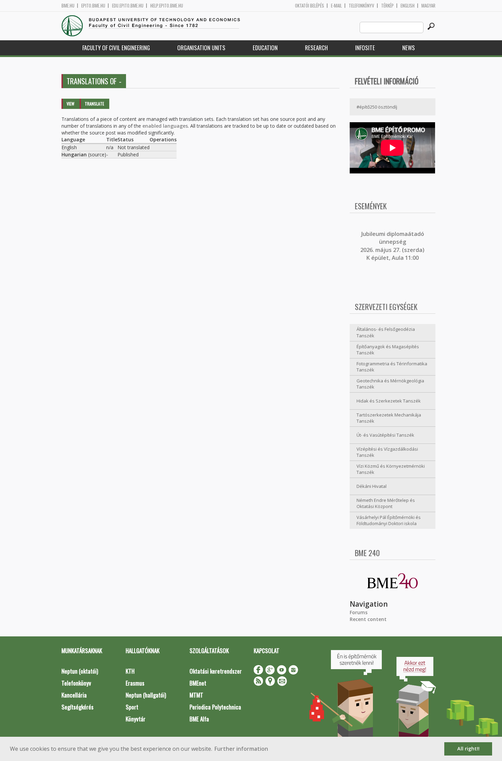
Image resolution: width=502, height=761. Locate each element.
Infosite (365, 47)
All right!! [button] (468, 748)
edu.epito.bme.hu (127, 5)
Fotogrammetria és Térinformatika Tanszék (392, 367)
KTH (130, 671)
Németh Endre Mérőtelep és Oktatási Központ (386, 503)
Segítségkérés (77, 707)
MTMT (196, 695)
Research (316, 47)
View (70, 104)
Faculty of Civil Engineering (116, 47)
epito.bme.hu (93, 5)
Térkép (387, 5)
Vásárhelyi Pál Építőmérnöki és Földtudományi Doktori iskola (389, 520)
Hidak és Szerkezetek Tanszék (389, 401)
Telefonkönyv (361, 5)
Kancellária (74, 695)
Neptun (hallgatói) (146, 695)
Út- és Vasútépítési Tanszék (385, 435)
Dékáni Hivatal (372, 486)
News (408, 47)
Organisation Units (201, 47)
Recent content (368, 619)
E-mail (336, 5)
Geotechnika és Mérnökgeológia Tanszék (390, 384)
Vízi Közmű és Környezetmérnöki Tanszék (391, 469)
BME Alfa (199, 719)
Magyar (428, 5)
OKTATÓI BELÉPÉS (309, 5)
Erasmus (135, 683)
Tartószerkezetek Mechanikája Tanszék (389, 418)
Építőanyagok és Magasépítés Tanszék (388, 349)
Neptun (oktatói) (79, 671)
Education (265, 47)
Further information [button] (241, 748)
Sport (132, 707)
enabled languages (165, 126)
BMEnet (198, 683)
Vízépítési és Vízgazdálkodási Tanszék (387, 452)
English (408, 5)
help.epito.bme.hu (166, 5)
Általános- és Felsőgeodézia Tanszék (386, 332)
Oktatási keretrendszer (216, 671)
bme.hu (67, 5)
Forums (358, 612)
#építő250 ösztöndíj (377, 107)
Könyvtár (135, 719)
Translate (94, 104)
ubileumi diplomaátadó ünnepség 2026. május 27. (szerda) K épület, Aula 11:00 (392, 246)
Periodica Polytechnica (215, 707)
